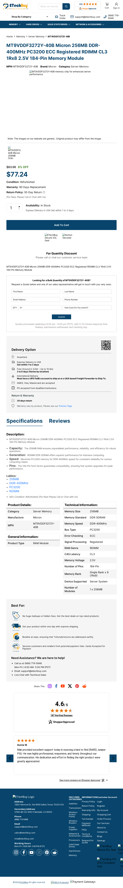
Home (9, 36)
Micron (52, 66)
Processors (74, 840)
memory (20, 36)
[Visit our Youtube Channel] (63, 687)
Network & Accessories (75, 835)
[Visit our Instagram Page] (50, 687)
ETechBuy (23, 882)
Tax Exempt (87, 819)
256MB (14, 479)
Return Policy (88, 806)
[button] (61, 16)
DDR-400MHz (18, 483)
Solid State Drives (74, 845)
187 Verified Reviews (61, 715)
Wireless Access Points (73, 814)
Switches (73, 804)
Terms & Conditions (87, 835)
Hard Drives (74, 851)
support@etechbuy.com (33, 671)
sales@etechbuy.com (24, 832)
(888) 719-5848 (33, 663)
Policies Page (65, 406)
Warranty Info (88, 810)
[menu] (27, 17)
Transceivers (75, 808)
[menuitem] (27, 17)
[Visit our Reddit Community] (84, 687)
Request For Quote (88, 841)
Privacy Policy (88, 802)
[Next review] (113, 758)
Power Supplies (73, 828)
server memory (36, 36)
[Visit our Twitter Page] (70, 687)
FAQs (84, 830)
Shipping (86, 815)
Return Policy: (14, 192)
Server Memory (80, 66)
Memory (73, 855)
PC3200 (14, 487)
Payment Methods (86, 824)
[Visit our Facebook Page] (56, 687)
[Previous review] (9, 758)
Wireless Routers (73, 822)
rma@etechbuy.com (24, 838)
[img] (61, 710)
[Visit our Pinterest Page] (77, 687)
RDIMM (14, 491)
